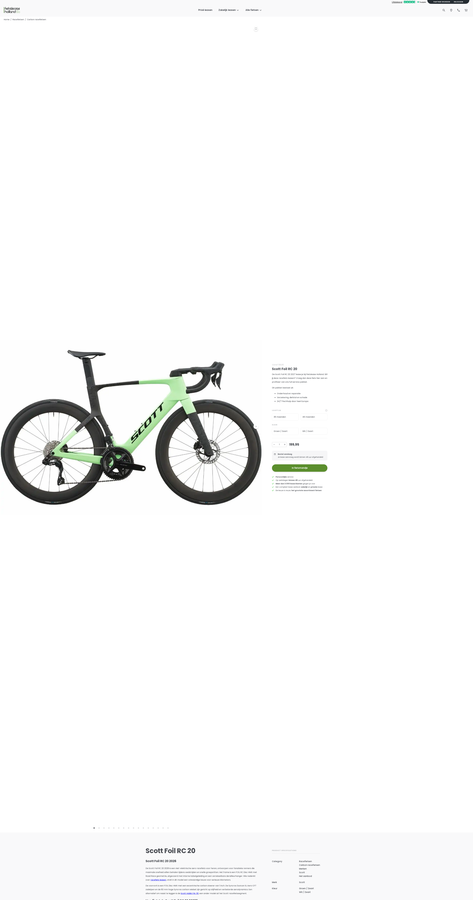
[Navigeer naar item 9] (133, 828)
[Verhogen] (285, 444)
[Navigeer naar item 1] (94, 828)
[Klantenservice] (458, 10)
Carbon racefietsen (36, 19)
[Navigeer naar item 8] (128, 828)
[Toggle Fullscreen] (255, 28)
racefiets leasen (158, 879)
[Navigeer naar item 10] (138, 828)
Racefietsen (18, 19)
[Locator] (451, 10)
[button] (285, 417)
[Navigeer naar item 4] (108, 828)
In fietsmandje (300, 467)
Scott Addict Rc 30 (190, 893)
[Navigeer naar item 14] (158, 828)
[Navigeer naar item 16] (168, 828)
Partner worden (441, 2)
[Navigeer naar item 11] (143, 828)
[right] (255, 426)
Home (6, 19)
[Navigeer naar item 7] (123, 828)
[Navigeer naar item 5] (113, 828)
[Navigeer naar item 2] (99, 828)
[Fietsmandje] (466, 10)
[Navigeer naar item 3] (103, 828)
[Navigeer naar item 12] (148, 828)
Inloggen (458, 2)
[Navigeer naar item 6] (118, 828)
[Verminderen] (274, 444)
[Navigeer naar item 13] (153, 828)
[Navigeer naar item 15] (163, 828)
